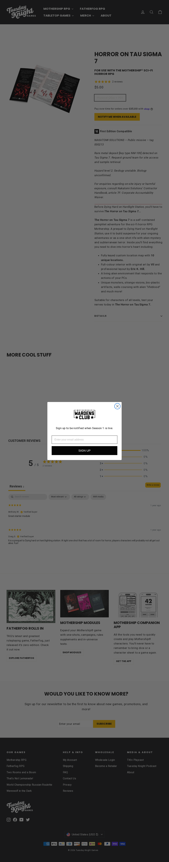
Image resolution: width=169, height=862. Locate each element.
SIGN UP (84, 450)
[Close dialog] (117, 406)
